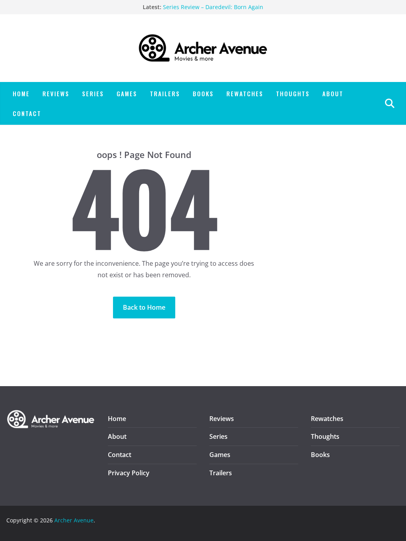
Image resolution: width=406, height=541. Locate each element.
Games (127, 93)
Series (93, 93)
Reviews (55, 93)
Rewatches (244, 93)
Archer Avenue (74, 520)
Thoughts (293, 93)
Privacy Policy (128, 473)
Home (21, 93)
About (332, 93)
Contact (27, 113)
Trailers (165, 93)
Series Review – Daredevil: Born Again (213, 7)
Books (203, 93)
